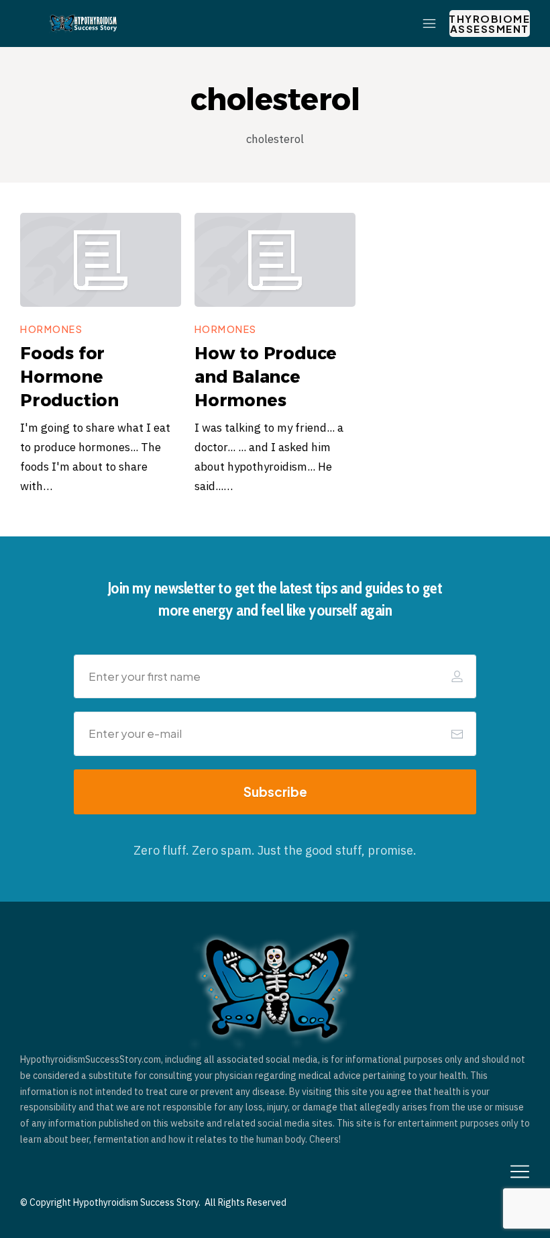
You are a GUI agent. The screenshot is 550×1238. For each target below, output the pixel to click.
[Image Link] (100, 260)
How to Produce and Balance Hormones (266, 376)
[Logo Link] (83, 23)
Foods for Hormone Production (69, 376)
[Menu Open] (297, 23)
